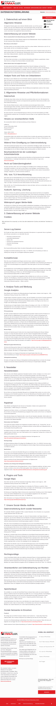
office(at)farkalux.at (12, 133)
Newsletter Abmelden (40, 703)
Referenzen (27, 7)
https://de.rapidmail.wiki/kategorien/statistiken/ (15, 438)
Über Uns (15, 7)
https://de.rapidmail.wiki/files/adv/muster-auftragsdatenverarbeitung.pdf (30, 469)
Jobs (7, 703)
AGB (19, 703)
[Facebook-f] (51, 704)
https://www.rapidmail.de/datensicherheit (13, 461)
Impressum (13, 703)
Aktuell (21, 7)
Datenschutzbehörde (9, 160)
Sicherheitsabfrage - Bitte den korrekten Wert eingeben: (46, 680)
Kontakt (44, 7)
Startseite (42, 12)
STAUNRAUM (49, 24)
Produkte (9, 7)
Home (4, 7)
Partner (49, 7)
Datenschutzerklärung (6, 681)
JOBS (47, 26)
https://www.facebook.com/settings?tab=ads (31, 621)
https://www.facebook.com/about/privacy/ (42, 624)
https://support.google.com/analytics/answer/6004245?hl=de (33, 354)
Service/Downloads (36, 7)
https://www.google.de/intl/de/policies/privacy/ (15, 499)
